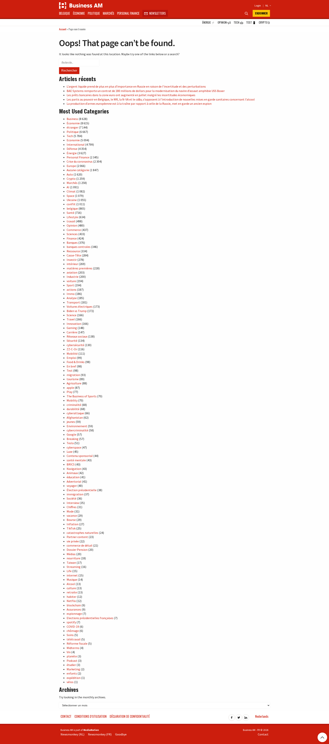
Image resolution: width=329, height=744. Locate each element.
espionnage (74, 613)
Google (71, 434)
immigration (75, 494)
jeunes (71, 422)
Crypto (264, 22)
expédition (74, 678)
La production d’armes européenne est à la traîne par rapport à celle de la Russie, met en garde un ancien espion (139, 103)
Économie (79, 13)
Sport (70, 285)
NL (267, 5)
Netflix (71, 601)
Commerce (74, 230)
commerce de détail (79, 545)
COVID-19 (73, 626)
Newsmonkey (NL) (72, 734)
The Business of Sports (82, 396)
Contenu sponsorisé (80, 456)
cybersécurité (75, 345)
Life (69, 571)
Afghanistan (75, 417)
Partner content (77, 537)
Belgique (64, 13)
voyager (72, 486)
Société (71, 498)
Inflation (72, 524)
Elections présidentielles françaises (90, 618)
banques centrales (78, 247)
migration (73, 375)
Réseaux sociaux (77, 336)
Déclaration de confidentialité (130, 716)
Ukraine (72, 200)
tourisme (73, 379)
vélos (70, 682)
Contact (66, 716)
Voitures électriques (80, 306)
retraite (72, 592)
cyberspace (74, 447)
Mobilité (72, 353)
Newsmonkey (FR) (100, 734)
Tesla (70, 443)
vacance (72, 515)
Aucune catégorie (78, 170)
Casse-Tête (74, 255)
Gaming (72, 328)
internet (72, 575)
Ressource (73, 251)
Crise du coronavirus (80, 161)
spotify (71, 622)
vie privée (73, 541)
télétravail (74, 639)
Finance (72, 238)
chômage (73, 631)
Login (258, 5)
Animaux (72, 473)
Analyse (72, 298)
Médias (71, 554)
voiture (71, 281)
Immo (71, 294)
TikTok (71, 528)
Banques (72, 242)
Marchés (108, 13)
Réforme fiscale (77, 643)
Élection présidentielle (82, 490)
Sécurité (72, 340)
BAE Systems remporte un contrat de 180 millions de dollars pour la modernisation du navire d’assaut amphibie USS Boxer (146, 91)
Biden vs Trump (77, 311)
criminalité (74, 405)
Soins (70, 635)
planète (72, 656)
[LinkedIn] (246, 716)
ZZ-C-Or (72, 349)
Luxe (70, 451)
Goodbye (121, 734)
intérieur (72, 264)
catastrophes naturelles (82, 533)
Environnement (77, 426)
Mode (70, 511)
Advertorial (74, 481)
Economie (73, 140)
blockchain (74, 605)
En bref (71, 366)
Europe (71, 166)
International (76, 144)
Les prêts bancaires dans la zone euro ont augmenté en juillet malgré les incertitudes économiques (131, 95)
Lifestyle (72, 217)
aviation (72, 272)
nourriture (73, 558)
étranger (72, 127)
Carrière (72, 332)
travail (71, 221)
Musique (72, 579)
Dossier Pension (77, 550)
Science (71, 315)
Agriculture (74, 383)
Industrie (72, 277)
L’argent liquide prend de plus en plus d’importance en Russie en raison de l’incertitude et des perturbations (136, 86)
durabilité (73, 409)
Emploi (71, 358)
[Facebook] (231, 716)
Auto (70, 174)
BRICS (71, 464)
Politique (94, 13)
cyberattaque (75, 413)
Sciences (72, 234)
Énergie (208, 22)
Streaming (74, 567)
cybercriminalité (77, 430)
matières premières (79, 268)
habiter (71, 597)
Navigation (74, 469)
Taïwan (71, 562)
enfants (72, 673)
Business (72, 119)
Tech (238, 22)
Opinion (224, 22)
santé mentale (76, 460)
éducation (73, 477)
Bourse (71, 520)
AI (68, 187)
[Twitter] (239, 716)
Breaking (72, 439)
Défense (72, 149)
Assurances (74, 609)
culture (71, 588)
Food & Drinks (76, 362)
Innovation (74, 324)
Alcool (71, 584)
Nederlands (261, 716)
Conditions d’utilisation (90, 716)
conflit (71, 204)
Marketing (73, 669)
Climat (71, 191)
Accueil (62, 29)
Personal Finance (128, 13)
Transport (73, 302)
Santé (70, 213)
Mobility (72, 400)
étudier (71, 665)
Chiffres (72, 507)
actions (71, 289)
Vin (69, 652)
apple (70, 388)
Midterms (73, 648)
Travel (71, 319)
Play (69, 392)
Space (70, 196)
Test (251, 22)
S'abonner (261, 13)
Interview (73, 503)
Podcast (72, 661)
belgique (72, 208)
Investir (72, 260)
